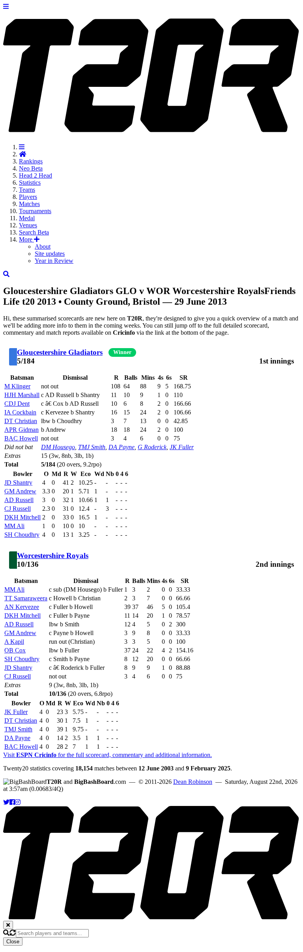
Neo (31, 168)
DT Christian (20, 421)
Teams (27, 189)
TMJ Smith (91, 447)
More (26, 239)
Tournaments (35, 211)
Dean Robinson (192, 781)
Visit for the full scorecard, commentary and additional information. (107, 754)
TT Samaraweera (25, 598)
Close (12, 942)
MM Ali (14, 526)
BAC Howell (21, 438)
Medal (27, 218)
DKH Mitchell (22, 517)
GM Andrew (20, 491)
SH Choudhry (21, 534)
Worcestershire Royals (52, 555)
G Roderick (152, 447)
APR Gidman (21, 429)
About (42, 246)
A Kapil (14, 641)
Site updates (50, 253)
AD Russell (19, 500)
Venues (28, 225)
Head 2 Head (35, 175)
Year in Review (54, 260)
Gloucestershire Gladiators (60, 352)
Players (28, 196)
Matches (29, 204)
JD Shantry (18, 482)
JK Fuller (182, 447)
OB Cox (15, 650)
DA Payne (121, 447)
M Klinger (17, 386)
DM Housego (58, 447)
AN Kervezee (21, 606)
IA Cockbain (20, 412)
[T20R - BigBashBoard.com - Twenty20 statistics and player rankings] (151, 128)
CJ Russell (17, 508)
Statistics (30, 182)
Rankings (31, 161)
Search (34, 232)
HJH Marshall (21, 395)
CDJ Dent (17, 403)
